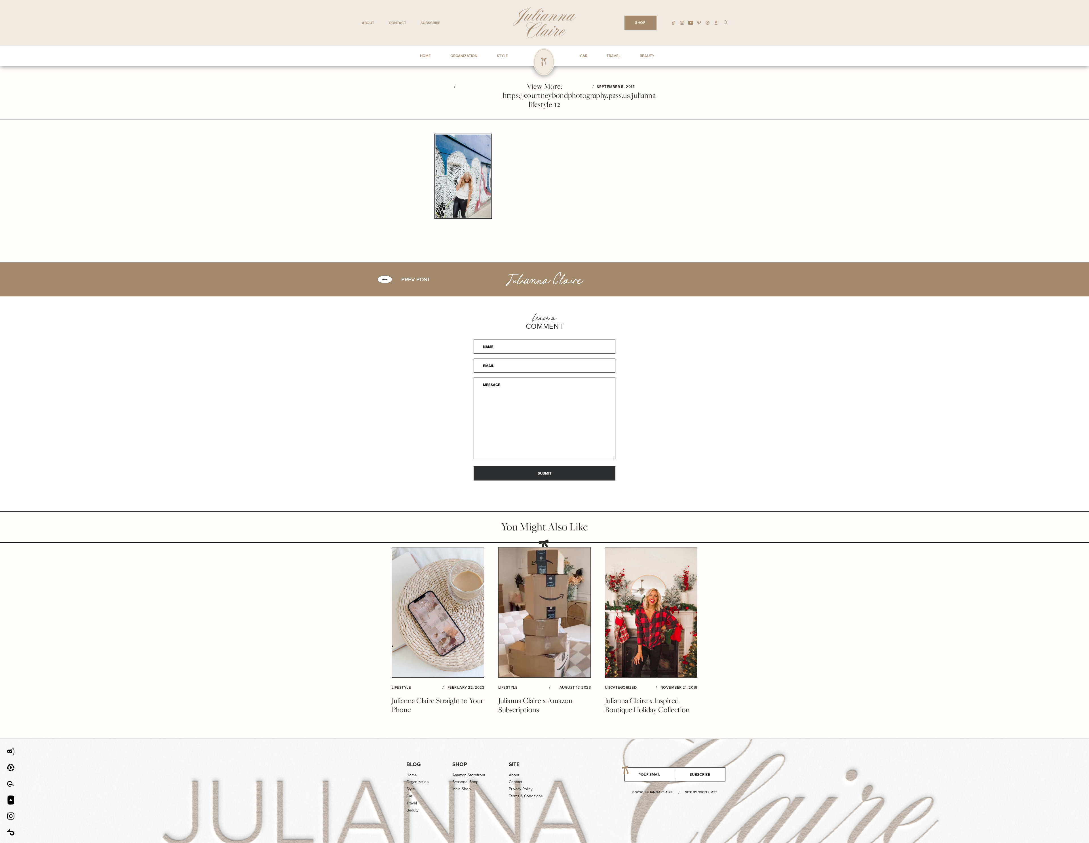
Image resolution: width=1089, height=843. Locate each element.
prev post (415, 279)
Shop (459, 764)
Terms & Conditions (526, 796)
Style (410, 789)
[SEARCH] (725, 22)
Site (514, 764)
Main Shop (461, 789)
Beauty (412, 810)
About (368, 23)
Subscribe (430, 23)
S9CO (702, 792)
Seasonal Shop (465, 782)
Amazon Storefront (468, 775)
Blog (413, 764)
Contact (397, 23)
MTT (713, 792)
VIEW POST (437, 613)
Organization (417, 782)
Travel (411, 803)
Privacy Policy (521, 789)
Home (411, 775)
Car (409, 796)
